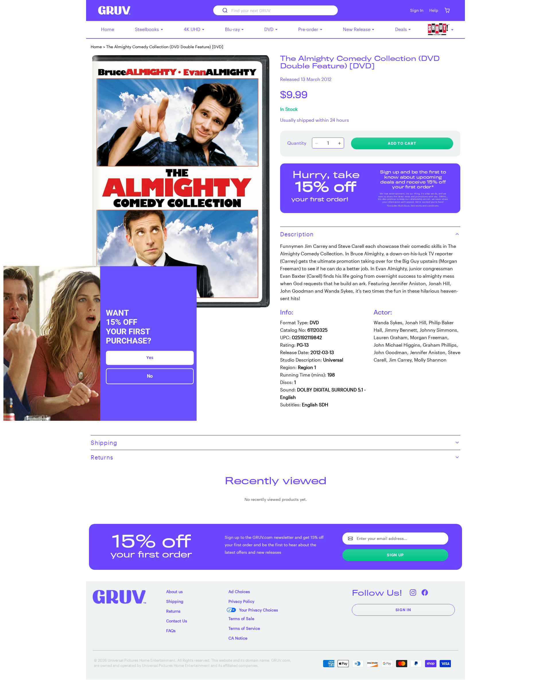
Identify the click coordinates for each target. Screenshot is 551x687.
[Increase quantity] (339, 144)
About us (174, 591)
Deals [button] (401, 29)
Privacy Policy (241, 601)
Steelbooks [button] (147, 29)
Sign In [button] (416, 10)
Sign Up (395, 555)
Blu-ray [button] (233, 29)
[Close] (190, 273)
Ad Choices (239, 591)
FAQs (171, 630)
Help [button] (433, 10)
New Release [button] (357, 29)
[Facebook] (425, 593)
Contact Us (176, 620)
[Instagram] (413, 593)
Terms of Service (244, 628)
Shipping (174, 601)
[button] (447, 10)
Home (107, 29)
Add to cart (402, 143)
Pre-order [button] (308, 29)
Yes (149, 357)
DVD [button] (269, 29)
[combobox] (275, 10)
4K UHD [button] (192, 29)
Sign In (403, 609)
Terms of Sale (241, 618)
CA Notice (237, 638)
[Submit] (224, 10)
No (150, 376)
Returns (173, 611)
